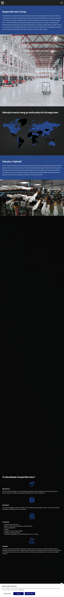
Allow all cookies (30, 593)
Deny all (18, 593)
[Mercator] (2, 2)
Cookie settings (7, 593)
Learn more (21, 589)
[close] (61, 584)
